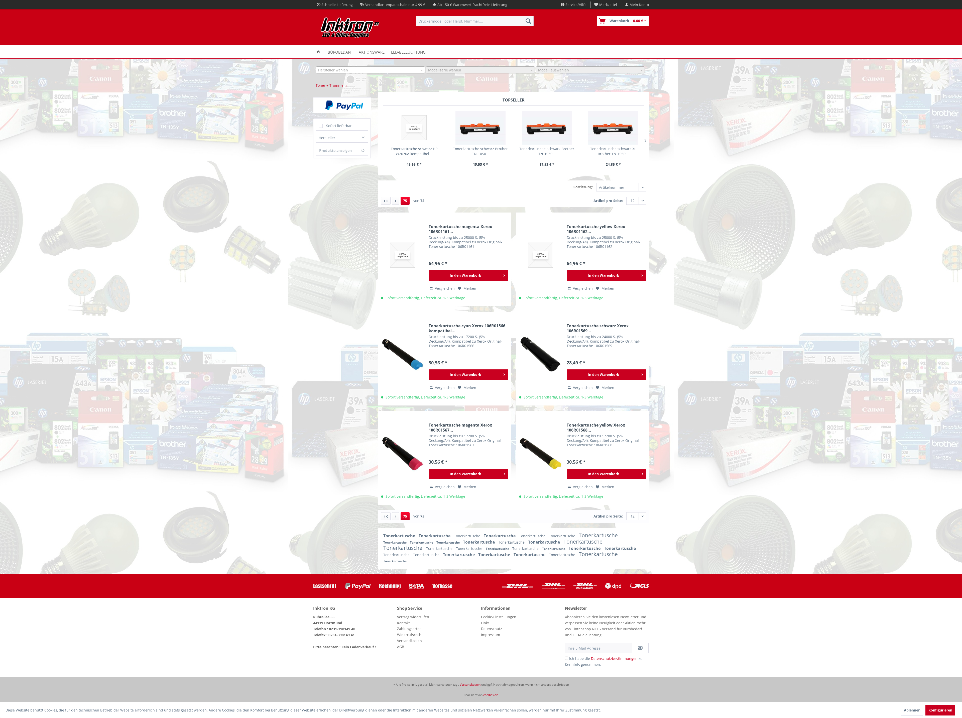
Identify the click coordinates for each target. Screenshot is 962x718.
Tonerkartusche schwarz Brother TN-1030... (546, 151)
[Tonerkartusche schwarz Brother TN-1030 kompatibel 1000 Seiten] (546, 127)
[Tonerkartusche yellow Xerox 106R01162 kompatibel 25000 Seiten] (540, 255)
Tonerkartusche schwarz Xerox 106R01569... (598, 328)
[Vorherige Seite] (395, 201)
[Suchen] (528, 21)
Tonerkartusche (399, 536)
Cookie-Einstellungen (498, 616)
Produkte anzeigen (335, 150)
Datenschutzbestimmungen (614, 658)
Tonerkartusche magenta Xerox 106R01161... (460, 229)
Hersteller (327, 137)
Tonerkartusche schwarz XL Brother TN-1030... (613, 151)
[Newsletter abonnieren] (640, 648)
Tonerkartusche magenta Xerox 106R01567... (460, 428)
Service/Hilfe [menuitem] (575, 4)
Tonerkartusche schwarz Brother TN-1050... (480, 151)
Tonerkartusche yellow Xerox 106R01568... (596, 428)
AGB (400, 646)
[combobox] (370, 69)
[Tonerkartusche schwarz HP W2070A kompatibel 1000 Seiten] (414, 127)
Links (485, 623)
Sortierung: (583, 186)
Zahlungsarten (409, 628)
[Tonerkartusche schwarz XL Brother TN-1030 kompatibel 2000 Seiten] (613, 127)
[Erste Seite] (386, 201)
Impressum (490, 634)
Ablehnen (912, 710)
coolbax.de (490, 695)
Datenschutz (491, 628)
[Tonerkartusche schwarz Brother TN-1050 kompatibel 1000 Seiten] (480, 127)
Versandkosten (409, 640)
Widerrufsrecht (410, 634)
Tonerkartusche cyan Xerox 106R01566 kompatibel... (467, 328)
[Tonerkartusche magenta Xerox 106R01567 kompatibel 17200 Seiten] (402, 453)
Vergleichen (444, 288)
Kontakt (403, 623)
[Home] (318, 51)
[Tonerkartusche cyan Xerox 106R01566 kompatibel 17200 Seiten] (402, 354)
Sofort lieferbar (339, 125)
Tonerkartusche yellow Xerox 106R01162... (596, 229)
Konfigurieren (940, 710)
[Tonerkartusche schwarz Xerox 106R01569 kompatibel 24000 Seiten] (540, 354)
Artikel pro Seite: (608, 200)
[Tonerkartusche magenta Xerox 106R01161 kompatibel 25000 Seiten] (402, 255)
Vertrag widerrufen (413, 616)
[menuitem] (605, 5)
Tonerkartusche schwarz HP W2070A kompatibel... (414, 151)
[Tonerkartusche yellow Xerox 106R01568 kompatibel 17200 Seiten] (540, 453)
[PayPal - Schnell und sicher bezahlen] (344, 105)
